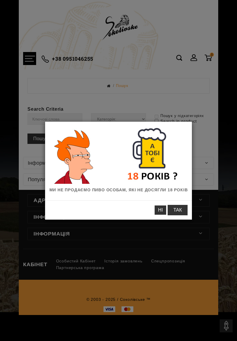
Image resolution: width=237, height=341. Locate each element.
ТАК (177, 209)
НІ (160, 209)
